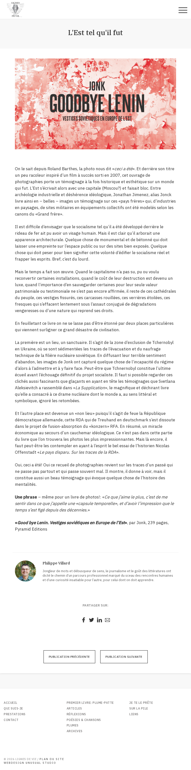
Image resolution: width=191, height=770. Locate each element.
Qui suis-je (13, 708)
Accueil (10, 703)
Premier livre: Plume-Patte (90, 703)
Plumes (73, 725)
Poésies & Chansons (84, 720)
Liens (134, 714)
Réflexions (76, 714)
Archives (75, 731)
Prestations (15, 714)
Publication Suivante (124, 657)
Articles (74, 708)
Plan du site (52, 759)
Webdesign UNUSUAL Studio (30, 763)
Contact (11, 720)
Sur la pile (138, 708)
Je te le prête (141, 703)
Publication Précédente (69, 657)
